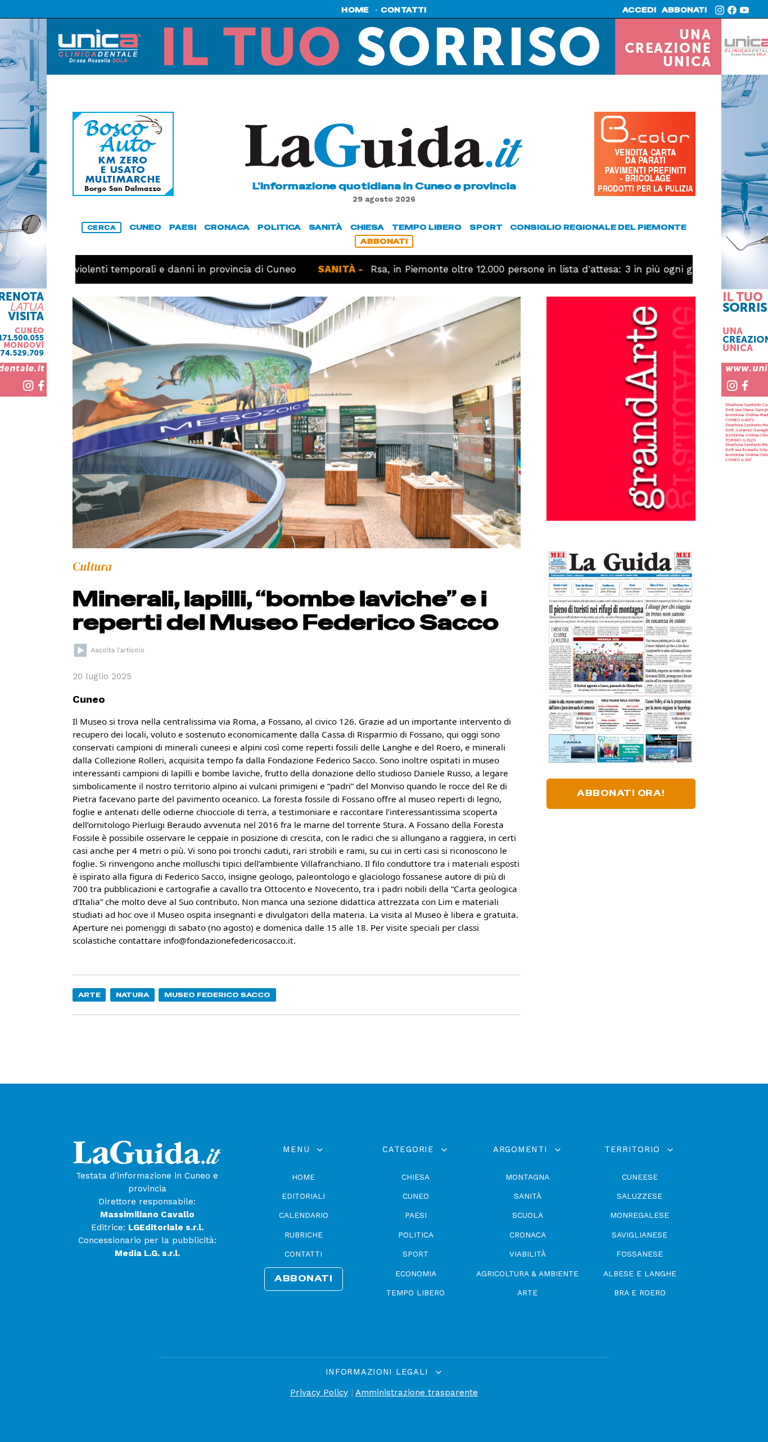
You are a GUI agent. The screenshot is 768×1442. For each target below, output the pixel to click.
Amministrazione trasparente (416, 1393)
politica (279, 227)
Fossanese (639, 1253)
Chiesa (415, 1176)
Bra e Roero (640, 1292)
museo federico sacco (217, 994)
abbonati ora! (621, 793)
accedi (639, 10)
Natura (132, 994)
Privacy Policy (319, 1393)
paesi (182, 227)
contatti (404, 10)
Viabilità (527, 1253)
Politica (415, 1234)
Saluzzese (639, 1195)
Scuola (527, 1215)
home (355, 10)
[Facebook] (732, 10)
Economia (415, 1273)
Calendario (303, 1215)
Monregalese (639, 1215)
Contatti (303, 1253)
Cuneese (640, 1176)
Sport (415, 1253)
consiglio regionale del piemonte (598, 227)
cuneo (145, 227)
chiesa (367, 227)
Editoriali (303, 1195)
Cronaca (527, 1234)
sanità (325, 227)
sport (486, 227)
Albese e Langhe (639, 1273)
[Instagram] (719, 10)
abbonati (684, 10)
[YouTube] (744, 10)
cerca (101, 227)
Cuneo (416, 1195)
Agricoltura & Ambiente (527, 1273)
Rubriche (303, 1234)
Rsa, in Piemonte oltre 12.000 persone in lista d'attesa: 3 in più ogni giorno (499, 269)
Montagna (527, 1176)
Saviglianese (639, 1234)
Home (303, 1176)
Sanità (527, 1195)
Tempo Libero (415, 1292)
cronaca (227, 227)
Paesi (416, 1215)
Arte (89, 994)
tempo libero (427, 227)
